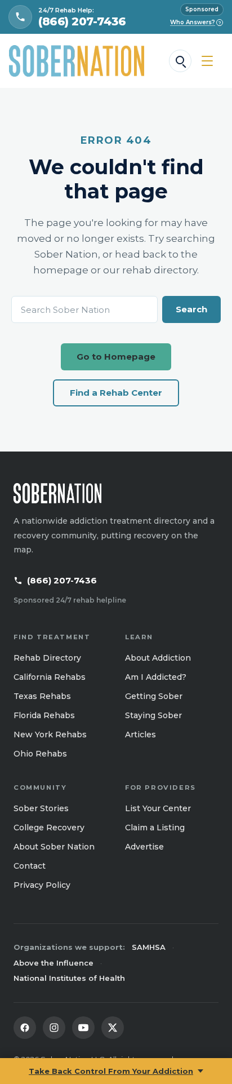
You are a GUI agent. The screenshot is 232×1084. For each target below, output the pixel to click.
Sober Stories (41, 808)
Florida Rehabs (44, 715)
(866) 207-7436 (62, 580)
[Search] (180, 61)
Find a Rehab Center (116, 392)
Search (191, 309)
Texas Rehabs (42, 696)
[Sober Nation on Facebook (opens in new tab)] (25, 1027)
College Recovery (49, 827)
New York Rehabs (50, 734)
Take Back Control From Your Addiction (111, 1071)
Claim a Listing (155, 827)
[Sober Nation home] (76, 61)
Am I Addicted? (155, 677)
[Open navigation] (207, 60)
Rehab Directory (47, 658)
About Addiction (158, 658)
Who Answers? (195, 22)
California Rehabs (50, 677)
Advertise (144, 847)
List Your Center (158, 808)
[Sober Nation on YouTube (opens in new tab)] (83, 1027)
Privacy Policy (42, 885)
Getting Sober (153, 696)
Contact (30, 866)
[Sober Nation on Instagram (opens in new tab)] (54, 1027)
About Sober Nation (54, 847)
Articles (140, 734)
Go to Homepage (116, 356)
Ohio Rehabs (40, 754)
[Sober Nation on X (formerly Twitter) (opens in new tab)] (112, 1027)
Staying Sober (153, 715)
